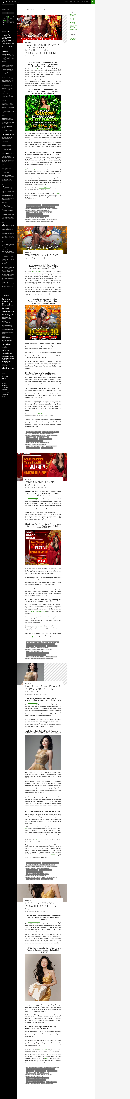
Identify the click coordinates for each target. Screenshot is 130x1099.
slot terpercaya (5, 365)
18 (4, 20)
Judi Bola (65, 1)
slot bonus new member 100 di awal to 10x (36, 217)
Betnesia (4, 118)
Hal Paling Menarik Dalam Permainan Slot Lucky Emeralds (42, 689)
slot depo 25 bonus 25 (52, 219)
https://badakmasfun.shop (7, 186)
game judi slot (10, 305)
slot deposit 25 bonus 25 (47, 221)
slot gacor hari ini (5, 347)
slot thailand (8, 368)
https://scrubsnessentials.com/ (38, 611)
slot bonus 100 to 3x (52, 208)
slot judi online (5, 350)
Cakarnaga (6, 76)
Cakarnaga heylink (8, 241)
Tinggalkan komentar (39, 55)
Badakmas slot (5, 126)
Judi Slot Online (39, 839)
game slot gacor (11, 306)
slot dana (4, 337)
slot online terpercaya (7, 362)
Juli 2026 (72, 15)
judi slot (59, 193)
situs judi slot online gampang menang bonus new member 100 (41, 206)
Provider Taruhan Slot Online (8, 46)
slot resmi (4, 364)
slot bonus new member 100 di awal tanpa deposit (38, 215)
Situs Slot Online (36, 69)
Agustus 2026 (73, 14)
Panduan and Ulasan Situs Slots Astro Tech (42, 483)
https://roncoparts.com (6, 134)
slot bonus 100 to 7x (31, 210)
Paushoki (8, 63)
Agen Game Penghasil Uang (10, 2)
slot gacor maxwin (6, 349)
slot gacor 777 (8, 343)
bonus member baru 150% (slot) (33, 204)
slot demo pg (8, 337)
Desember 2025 (73, 25)
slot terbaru (8, 364)
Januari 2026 (73, 23)
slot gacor (4, 343)
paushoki (6, 54)
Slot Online (80, 1)
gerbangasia (6, 205)
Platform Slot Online (33, 498)
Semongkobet (6, 282)
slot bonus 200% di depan (43, 210)
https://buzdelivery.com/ (7, 101)
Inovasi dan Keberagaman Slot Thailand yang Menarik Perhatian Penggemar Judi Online (42, 48)
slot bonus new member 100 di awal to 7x (36, 219)
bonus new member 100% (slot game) (50, 204)
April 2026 (72, 19)
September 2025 (73, 29)
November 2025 (73, 26)
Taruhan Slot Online (44, 188)
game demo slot (5, 305)
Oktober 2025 (73, 27)
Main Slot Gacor (39, 626)
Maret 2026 (72, 21)
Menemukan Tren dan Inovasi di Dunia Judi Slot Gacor (41, 906)
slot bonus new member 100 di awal (34, 214)
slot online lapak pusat (7, 355)
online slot (11, 311)
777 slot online (5, 295)
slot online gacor (6, 352)
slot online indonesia (7, 353)
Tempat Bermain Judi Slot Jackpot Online (41, 257)
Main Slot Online (43, 1049)
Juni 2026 (72, 17)
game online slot (5, 306)
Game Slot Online (32, 703)
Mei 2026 (72, 18)
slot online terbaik (6, 361)
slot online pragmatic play (8, 356)
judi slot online (5, 311)
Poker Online (72, 1)
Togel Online (87, 1)
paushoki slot (6, 93)
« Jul (3, 26)
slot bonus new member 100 (45, 212)
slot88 (3, 317)
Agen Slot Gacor (36, 271)
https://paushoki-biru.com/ (32, 169)
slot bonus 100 (30, 208)
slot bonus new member (32, 212)
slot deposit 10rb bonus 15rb (33, 221)
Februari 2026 (73, 22)
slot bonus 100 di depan (40, 208)
